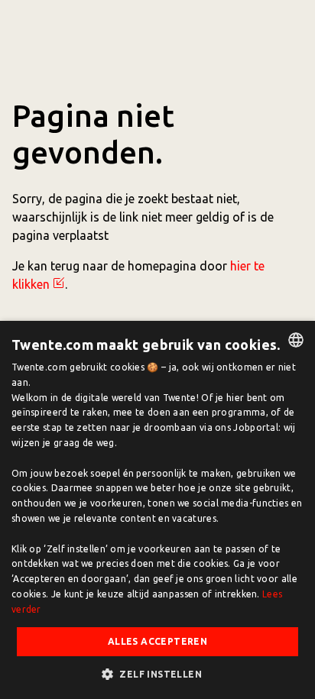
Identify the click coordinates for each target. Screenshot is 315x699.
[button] (157, 673)
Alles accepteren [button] (157, 641)
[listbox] (296, 340)
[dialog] (157, 510)
